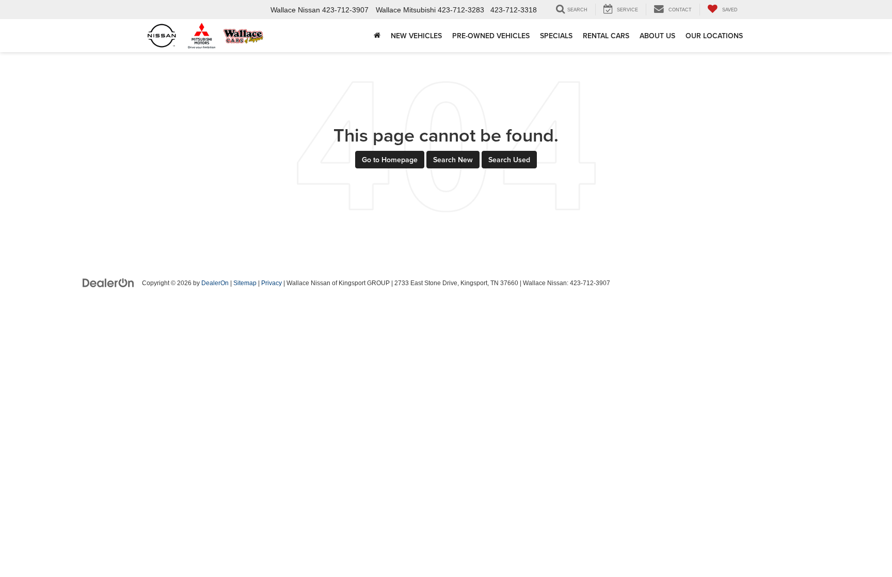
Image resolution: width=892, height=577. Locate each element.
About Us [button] (657, 35)
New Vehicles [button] (416, 35)
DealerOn (215, 283)
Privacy (271, 283)
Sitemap (245, 283)
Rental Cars (606, 35)
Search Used (509, 159)
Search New (453, 159)
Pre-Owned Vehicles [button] (491, 35)
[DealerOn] (108, 282)
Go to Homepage (390, 159)
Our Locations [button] (714, 35)
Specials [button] (556, 35)
